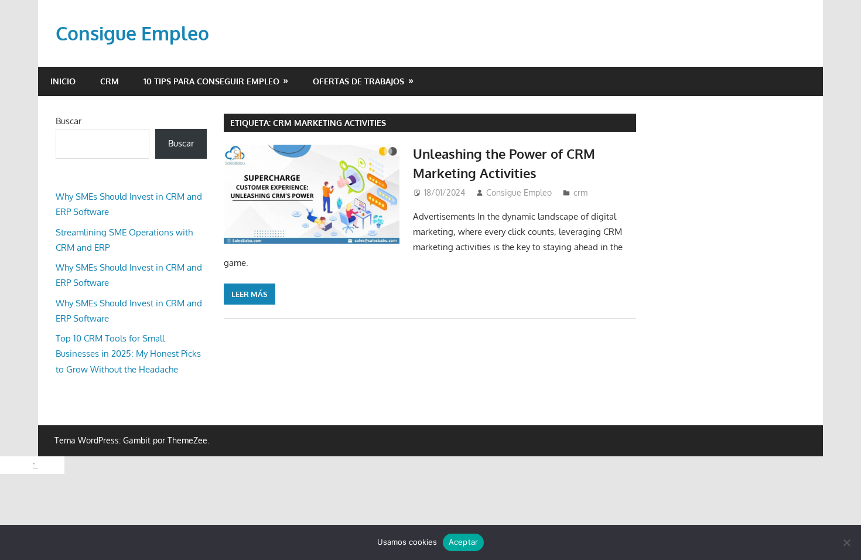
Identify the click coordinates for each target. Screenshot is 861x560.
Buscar (68, 121)
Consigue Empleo (132, 33)
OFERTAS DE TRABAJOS (358, 81)
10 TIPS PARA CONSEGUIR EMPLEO (211, 81)
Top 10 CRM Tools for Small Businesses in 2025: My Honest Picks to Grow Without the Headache (128, 354)
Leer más (249, 294)
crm (109, 81)
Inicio (63, 81)
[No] (846, 542)
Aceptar (464, 542)
